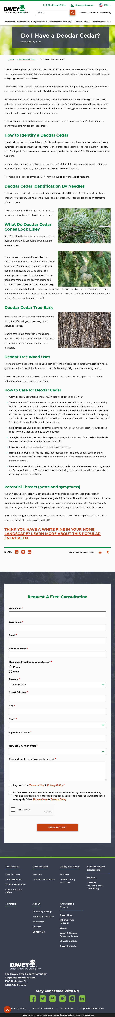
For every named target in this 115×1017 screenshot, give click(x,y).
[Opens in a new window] (15, 551)
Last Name (16, 622)
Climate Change (69, 941)
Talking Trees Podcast (67, 921)
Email (13, 635)
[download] (107, 552)
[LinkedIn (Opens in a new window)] (82, 999)
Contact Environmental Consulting (95, 885)
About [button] (87, 22)
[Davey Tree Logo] (26, 964)
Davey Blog (66, 915)
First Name (16, 608)
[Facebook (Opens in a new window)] (33, 999)
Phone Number (18, 648)
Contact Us (39, 931)
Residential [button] (9, 22)
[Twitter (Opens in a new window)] (43, 999)
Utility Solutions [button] (38, 22)
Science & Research (43, 916)
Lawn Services (13, 879)
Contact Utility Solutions (67, 881)
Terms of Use (36, 785)
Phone (17, 667)
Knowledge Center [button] (101, 22)
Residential (12, 866)
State (13, 719)
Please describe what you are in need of (32, 759)
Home (11, 59)
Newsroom (38, 921)
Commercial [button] (22, 22)
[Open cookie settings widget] (7, 1009)
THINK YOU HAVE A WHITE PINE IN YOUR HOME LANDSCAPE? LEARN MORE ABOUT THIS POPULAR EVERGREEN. (52, 533)
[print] (98, 552)
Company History (42, 911)
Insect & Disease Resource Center (69, 934)
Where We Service (15, 884)
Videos (63, 928)
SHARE (8, 552)
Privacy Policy (55, 785)
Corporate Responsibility (100, 13)
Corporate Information (92, 1008)
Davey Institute (68, 946)
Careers (83, 13)
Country (14, 679)
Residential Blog (27, 59)
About (36, 903)
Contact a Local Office (13, 891)
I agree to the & (39, 785)
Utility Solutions (70, 866)
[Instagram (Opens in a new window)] (62, 999)
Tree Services (12, 874)
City (12, 705)
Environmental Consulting (96, 868)
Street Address (18, 692)
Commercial (40, 866)
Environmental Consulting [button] (60, 22)
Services (37, 874)
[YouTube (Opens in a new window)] (72, 999)
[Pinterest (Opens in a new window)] (52, 999)
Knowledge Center (67, 905)
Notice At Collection (43, 1008)
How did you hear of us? (23, 745)
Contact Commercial (44, 879)
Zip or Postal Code (20, 732)
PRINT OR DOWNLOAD (81, 552)
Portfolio (78, 22)
